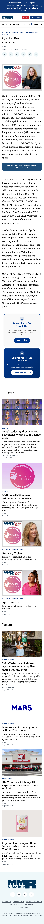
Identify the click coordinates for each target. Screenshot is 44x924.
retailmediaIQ (32, 32)
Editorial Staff (18, 902)
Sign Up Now (22, 340)
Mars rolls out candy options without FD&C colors (19, 728)
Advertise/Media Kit (34, 902)
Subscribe (35, 17)
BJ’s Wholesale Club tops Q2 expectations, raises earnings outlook (20, 785)
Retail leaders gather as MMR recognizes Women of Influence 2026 (21, 435)
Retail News (15, 24)
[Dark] (16, 17)
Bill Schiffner (8, 687)
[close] (41, 6)
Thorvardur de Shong (11, 456)
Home (4, 24)
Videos (27, 24)
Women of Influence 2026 (13, 32)
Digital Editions (16, 904)
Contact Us (6, 902)
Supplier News (8, 660)
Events (5, 428)
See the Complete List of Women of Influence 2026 (22, 167)
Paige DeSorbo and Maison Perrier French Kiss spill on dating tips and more (19, 666)
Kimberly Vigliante (13, 553)
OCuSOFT (6, 34)
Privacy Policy (23, 907)
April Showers (10, 602)
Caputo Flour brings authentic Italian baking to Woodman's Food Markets (20, 846)
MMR (4, 46)
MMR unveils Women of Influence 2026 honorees (17, 496)
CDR (25, 17)
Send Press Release (22, 372)
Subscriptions (29, 904)
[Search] (19, 17)
